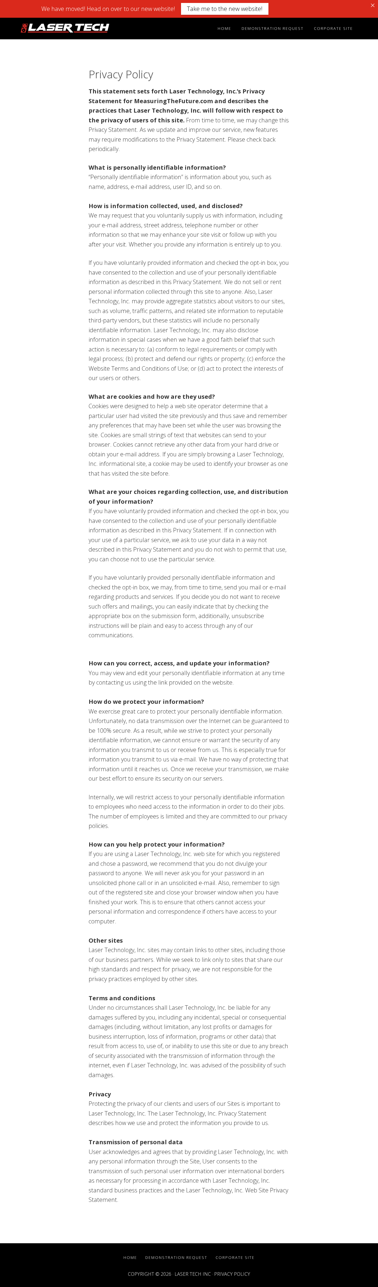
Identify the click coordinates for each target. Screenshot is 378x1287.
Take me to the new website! (225, 9)
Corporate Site (235, 1257)
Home (130, 1257)
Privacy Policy (232, 1274)
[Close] (372, 5)
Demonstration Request (176, 1257)
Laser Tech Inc (193, 1274)
